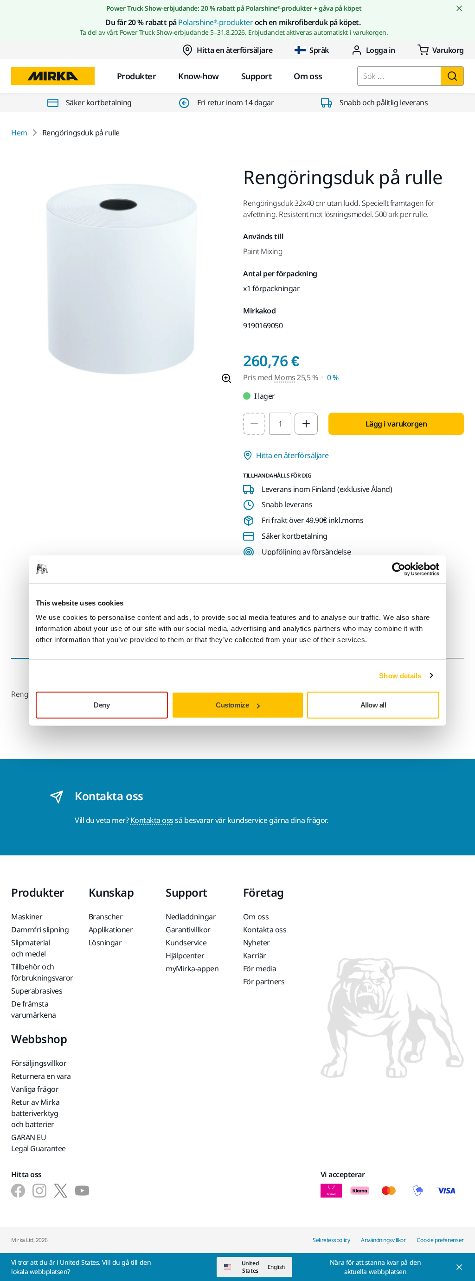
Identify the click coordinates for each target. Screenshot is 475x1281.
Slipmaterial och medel (30, 948)
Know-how (198, 76)
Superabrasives (36, 991)
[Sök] (452, 76)
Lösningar (105, 942)
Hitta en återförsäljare (234, 50)
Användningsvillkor (383, 1240)
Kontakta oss (151, 820)
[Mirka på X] (61, 1191)
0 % (333, 377)
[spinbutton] (280, 424)
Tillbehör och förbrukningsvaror (42, 972)
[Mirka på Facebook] (18, 1191)
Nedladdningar (191, 916)
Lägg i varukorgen (396, 424)
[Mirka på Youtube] (82, 1191)
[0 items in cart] (440, 50)
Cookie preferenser (440, 1240)
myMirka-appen (192, 968)
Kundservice (186, 942)
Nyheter (256, 942)
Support (256, 76)
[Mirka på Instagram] (39, 1191)
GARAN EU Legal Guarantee (38, 1143)
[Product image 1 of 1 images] (121, 279)
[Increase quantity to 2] (306, 423)
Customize (232, 705)
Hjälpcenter (185, 955)
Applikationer (111, 929)
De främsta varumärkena (33, 1009)
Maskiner (26, 916)
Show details (400, 675)
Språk (319, 50)
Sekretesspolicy (331, 1240)
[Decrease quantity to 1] (254, 424)
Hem (19, 132)
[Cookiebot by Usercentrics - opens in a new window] (398, 569)
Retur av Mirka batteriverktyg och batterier (35, 1113)
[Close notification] (459, 8)
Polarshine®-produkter (215, 22)
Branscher (106, 916)
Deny (101, 705)
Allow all (373, 705)
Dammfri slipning (40, 929)
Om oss (308, 76)
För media (259, 968)
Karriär (254, 955)
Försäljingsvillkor (38, 1063)
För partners (263, 981)
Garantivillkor (188, 929)
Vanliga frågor (34, 1089)
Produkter (136, 76)
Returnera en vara (41, 1076)
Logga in (380, 50)
